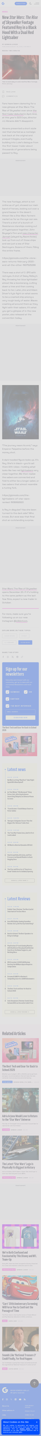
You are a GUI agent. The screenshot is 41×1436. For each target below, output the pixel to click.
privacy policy (25, 1429)
